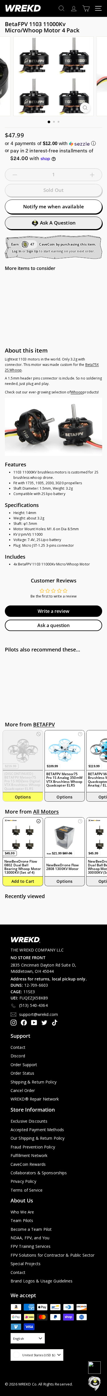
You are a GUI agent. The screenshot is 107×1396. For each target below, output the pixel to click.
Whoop (77, 392)
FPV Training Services (31, 1246)
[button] (53, 143)
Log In (16, 251)
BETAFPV (44, 724)
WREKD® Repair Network (35, 1099)
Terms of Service (27, 1190)
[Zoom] (85, 107)
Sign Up (32, 251)
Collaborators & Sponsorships (39, 1172)
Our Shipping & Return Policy (37, 1138)
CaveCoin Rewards (28, 1164)
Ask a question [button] (53, 625)
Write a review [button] (53, 611)
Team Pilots (22, 1220)
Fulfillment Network (29, 1155)
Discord (18, 1055)
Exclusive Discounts (29, 1121)
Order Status (22, 1073)
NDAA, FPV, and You (30, 1237)
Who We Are (22, 1212)
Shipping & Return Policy (33, 1082)
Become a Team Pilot (31, 1229)
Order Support (24, 1064)
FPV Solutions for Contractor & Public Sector (52, 1255)
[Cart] (86, 8)
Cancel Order (23, 1090)
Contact (18, 1047)
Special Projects (26, 1263)
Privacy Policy (23, 1181)
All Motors (46, 811)
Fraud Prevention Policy (33, 1147)
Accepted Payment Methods (37, 1129)
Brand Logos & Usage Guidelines (42, 1281)
